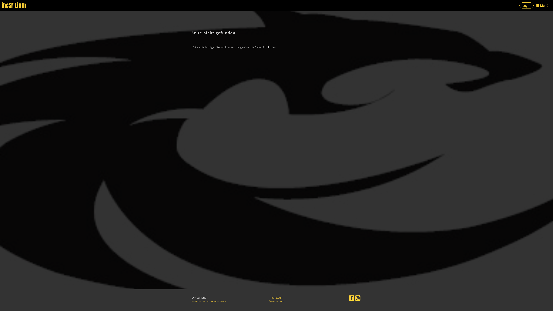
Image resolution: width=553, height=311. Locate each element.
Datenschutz (276, 301)
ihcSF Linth (13, 5)
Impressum (276, 297)
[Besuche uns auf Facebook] (351, 298)
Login (526, 5)
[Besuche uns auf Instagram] (357, 298)
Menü (544, 5)
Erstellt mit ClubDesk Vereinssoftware (209, 301)
